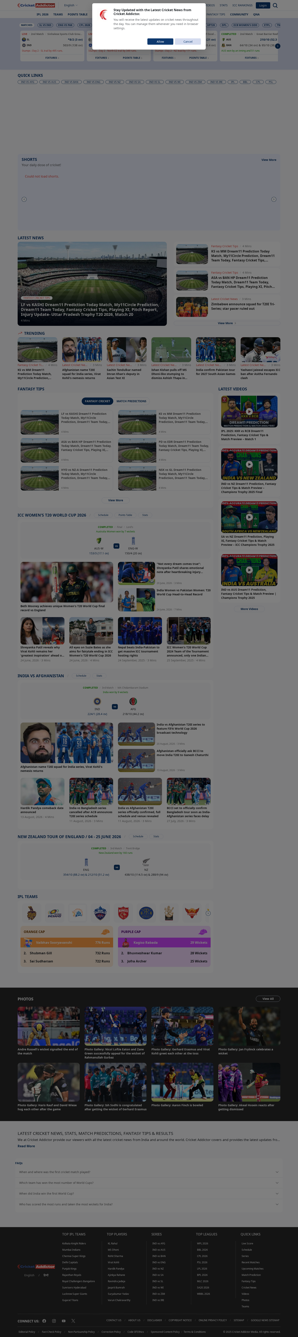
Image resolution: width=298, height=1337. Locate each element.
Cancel (188, 41)
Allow (160, 41)
